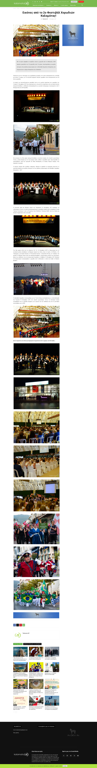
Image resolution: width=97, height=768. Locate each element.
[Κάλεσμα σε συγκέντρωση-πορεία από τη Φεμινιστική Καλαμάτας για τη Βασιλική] (36, 701)
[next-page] (16, 712)
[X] (39, 2)
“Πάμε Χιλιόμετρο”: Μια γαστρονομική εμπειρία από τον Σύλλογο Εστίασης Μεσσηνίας (20, 659)
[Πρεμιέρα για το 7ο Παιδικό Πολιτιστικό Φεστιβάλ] (52, 667)
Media (18, 8)
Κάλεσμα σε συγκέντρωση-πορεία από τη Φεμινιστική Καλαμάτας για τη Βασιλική (36, 708)
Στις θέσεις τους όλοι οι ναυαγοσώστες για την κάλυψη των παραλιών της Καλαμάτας (51, 708)
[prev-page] (14, 712)
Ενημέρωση (48, 5)
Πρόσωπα (56, 5)
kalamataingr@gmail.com (21, 730)
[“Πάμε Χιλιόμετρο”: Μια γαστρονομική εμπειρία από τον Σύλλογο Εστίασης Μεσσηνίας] (20, 652)
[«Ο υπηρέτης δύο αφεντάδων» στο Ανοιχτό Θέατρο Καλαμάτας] (36, 652)
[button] (82, 5)
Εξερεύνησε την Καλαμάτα (38, 5)
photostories (23, 8)
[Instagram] (35, 2)
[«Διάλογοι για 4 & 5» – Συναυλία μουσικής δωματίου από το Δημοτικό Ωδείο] (20, 701)
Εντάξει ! (65, 765)
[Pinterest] (20, 625)
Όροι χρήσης (16, 732)
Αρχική (14, 8)
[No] (95, 766)
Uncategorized (47, 705)
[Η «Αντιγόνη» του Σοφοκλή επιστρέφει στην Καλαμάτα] (52, 652)
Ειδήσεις (15, 656)
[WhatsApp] (23, 625)
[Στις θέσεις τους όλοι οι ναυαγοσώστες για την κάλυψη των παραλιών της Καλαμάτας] (52, 701)
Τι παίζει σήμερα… (64, 5)
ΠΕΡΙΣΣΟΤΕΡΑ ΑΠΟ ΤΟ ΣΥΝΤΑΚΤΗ (32, 644)
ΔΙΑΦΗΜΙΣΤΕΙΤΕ (74, 1)
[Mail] (37, 2)
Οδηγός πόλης (73, 5)
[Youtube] (42, 2)
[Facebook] (33, 2)
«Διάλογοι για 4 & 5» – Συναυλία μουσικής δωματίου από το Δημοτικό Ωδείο (19, 708)
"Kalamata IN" (45, 18)
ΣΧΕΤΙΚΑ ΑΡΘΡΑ (18, 644)
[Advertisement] (73, 70)
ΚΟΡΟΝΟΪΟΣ (81, 1)
